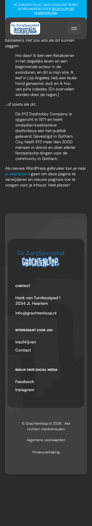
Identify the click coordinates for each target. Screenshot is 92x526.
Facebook (24, 381)
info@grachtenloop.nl (35, 313)
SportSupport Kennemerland (54, 11)
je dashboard (17, 174)
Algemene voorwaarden (46, 440)
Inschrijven (25, 342)
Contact (23, 350)
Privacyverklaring (46, 452)
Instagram (24, 389)
